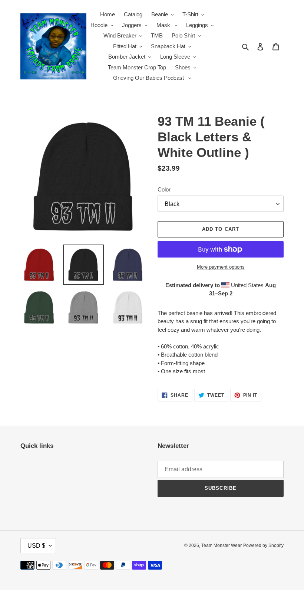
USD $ (36, 546)
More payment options (221, 267)
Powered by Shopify (263, 545)
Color (164, 189)
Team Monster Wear (221, 545)
